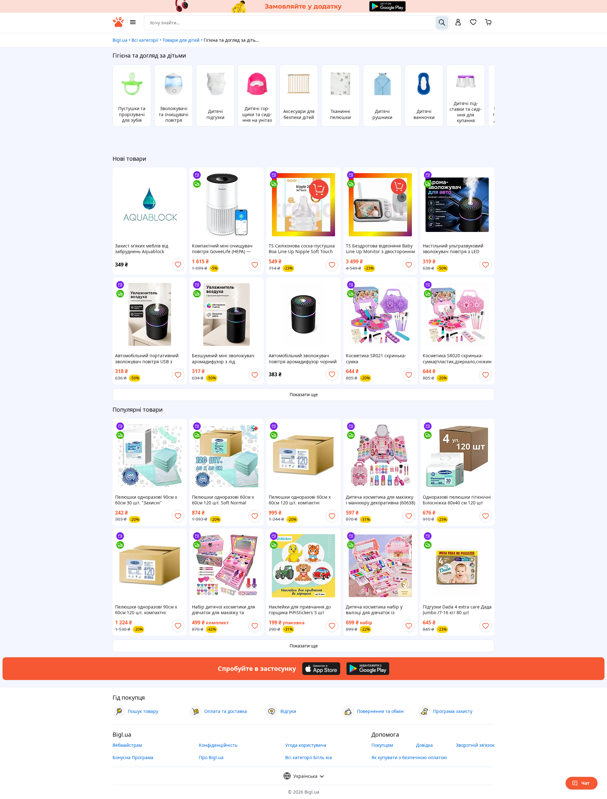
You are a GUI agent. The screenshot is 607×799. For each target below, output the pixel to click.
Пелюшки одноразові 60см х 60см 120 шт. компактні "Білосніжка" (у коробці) (300, 500)
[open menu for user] (458, 23)
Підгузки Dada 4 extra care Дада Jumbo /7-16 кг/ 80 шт (457, 609)
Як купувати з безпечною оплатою (409, 757)
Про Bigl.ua (211, 757)
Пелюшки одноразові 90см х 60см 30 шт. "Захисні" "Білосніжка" (146, 500)
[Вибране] (473, 24)
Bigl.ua (120, 40)
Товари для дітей (180, 40)
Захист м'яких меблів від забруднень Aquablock (141, 248)
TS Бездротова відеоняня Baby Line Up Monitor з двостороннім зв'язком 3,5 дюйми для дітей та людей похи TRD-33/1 (380, 248)
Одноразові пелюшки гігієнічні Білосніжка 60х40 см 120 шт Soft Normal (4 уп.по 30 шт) (457, 500)
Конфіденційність (218, 745)
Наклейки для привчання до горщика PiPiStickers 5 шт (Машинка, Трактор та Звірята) (302, 609)
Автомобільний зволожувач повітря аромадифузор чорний (303, 358)
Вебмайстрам (127, 745)
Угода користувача (305, 745)
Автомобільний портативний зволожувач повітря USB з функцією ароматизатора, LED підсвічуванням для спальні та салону (148, 358)
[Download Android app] (367, 668)
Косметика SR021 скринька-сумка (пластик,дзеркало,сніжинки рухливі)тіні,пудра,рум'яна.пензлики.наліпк (380, 358)
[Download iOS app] (321, 668)
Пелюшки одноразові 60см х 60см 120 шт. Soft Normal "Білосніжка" (223, 500)
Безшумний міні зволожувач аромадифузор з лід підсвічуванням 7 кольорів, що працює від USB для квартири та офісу (225, 358)
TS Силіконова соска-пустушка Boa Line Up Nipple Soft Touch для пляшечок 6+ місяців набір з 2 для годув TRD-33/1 (302, 248)
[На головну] (118, 25)
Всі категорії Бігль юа (308, 757)
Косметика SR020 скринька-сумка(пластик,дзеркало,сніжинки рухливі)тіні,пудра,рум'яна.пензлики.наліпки (457, 358)
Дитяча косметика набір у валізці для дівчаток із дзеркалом (374, 609)
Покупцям (382, 745)
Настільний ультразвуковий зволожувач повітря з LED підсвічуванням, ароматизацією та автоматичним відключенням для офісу (455, 248)
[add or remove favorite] (178, 264)
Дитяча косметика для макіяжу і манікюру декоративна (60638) (380, 500)
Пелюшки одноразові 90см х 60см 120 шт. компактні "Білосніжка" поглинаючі (146, 609)
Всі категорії (145, 40)
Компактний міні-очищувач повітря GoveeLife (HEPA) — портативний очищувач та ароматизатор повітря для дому (222, 248)
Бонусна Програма (133, 757)
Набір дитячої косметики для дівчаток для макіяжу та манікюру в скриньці (223, 609)
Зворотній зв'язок (475, 745)
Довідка (424, 745)
